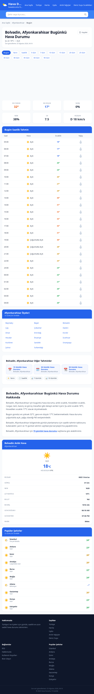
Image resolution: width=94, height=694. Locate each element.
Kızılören (9, 342)
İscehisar (66, 338)
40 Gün (16, 58)
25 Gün (82, 52)
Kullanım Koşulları (9, 655)
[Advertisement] (47, 80)
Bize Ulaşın (6, 659)
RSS (3, 648)
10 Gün (52, 52)
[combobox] (47, 14)
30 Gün (6, 58)
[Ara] (85, 14)
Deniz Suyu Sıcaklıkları (83, 5)
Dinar (8, 333)
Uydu (55, 5)
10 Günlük (51, 378)
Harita (47, 5)
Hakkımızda (6, 652)
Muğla (51, 665)
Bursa (51, 662)
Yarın (15, 52)
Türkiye (39, 5)
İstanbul (52, 648)
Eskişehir (52, 679)
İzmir (51, 655)
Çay (7, 328)
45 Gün (26, 58)
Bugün (6, 52)
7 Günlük (36, 378)
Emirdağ (37, 333)
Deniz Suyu (53, 638)
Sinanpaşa (67, 342)
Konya (51, 676)
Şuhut (8, 347)
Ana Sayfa (29, 5)
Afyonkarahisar (18, 23)
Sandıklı (37, 342)
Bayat (36, 323)
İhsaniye (37, 338)
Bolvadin (66, 323)
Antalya (52, 659)
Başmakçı (9, 323)
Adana (51, 669)
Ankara (52, 652)
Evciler (65, 333)
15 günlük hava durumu (45, 431)
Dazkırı (65, 328)
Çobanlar (38, 328)
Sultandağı (38, 347)
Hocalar (9, 338)
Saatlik (24, 52)
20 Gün (72, 52)
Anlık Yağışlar (65, 5)
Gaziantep (53, 672)
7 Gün (42, 52)
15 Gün (62, 52)
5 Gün (33, 52)
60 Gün (37, 58)
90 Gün (47, 58)
